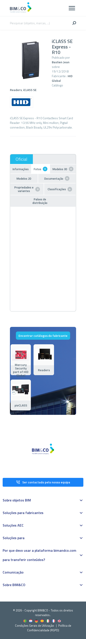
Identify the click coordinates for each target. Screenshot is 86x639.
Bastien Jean (60, 62)
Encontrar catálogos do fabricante (43, 335)
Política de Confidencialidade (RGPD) (49, 627)
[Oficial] (21, 159)
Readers (16, 90)
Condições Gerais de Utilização (35, 625)
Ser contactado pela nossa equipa (46, 482)
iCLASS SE (30, 90)
